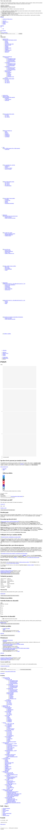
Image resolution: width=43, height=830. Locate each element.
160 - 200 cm (7, 82)
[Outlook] (23, 487)
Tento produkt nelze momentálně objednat (7, 497)
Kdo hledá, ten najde (4, 33)
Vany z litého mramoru (16, 148)
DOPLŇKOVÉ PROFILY (18, 317)
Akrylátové (7, 98)
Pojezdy (6, 301)
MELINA (6, 764)
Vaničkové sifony (8, 235)
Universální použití (8, 269)
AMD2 (4, 629)
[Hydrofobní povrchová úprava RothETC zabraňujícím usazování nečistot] (13, 553)
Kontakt (4, 22)
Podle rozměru (11, 78)
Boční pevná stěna (8, 70)
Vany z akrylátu (8, 725)
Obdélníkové (7, 66)
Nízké (6, 131)
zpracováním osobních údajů (10, 671)
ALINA (6, 759)
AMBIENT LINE (8, 768)
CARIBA (6, 765)
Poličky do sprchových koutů (10, 218)
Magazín (4, 814)
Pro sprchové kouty (14, 216)
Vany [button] (4, 147)
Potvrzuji (2, 17)
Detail (19, 631)
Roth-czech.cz (2, 824)
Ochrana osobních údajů (7, 813)
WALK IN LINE (8, 763)
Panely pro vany (8, 250)
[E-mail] (23, 489)
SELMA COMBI (30, 564)
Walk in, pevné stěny (8, 288)
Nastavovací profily (8, 318)
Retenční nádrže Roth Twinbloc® (13, 794)
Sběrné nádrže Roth (10, 796)
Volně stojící (7, 149)
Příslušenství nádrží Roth (11, 792)
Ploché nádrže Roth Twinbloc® (12, 791)
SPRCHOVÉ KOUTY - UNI (19, 300)
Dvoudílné (7, 199)
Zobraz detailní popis (4, 466)
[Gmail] (23, 483)
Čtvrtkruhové (7, 62)
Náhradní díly (2, 593)
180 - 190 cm (7, 184)
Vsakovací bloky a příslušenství (12, 795)
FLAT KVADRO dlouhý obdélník (13, 563)
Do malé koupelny (8, 185)
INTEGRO (5, 641)
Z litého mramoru (8, 99)
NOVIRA (7, 761)
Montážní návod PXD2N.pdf (5, 571)
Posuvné (8, 73)
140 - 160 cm (9, 714)
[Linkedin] (23, 478)
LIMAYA (6, 767)
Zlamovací (9, 75)
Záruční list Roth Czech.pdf (5, 572)
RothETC (22, 463)
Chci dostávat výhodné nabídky (26, 669)
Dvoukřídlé (9, 74)
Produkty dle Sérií (6, 758)
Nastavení (2, 5)
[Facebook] (23, 476)
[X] (23, 480)
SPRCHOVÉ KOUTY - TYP (19, 283)
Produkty (2, 673)
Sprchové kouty (6, 677)
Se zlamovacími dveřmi (11, 61)
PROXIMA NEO (8, 766)
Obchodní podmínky (6, 808)
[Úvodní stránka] (3, 32)
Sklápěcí (6, 201)
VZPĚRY (9, 333)
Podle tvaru (10, 56)
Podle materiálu (12, 97)
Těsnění (6, 302)
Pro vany (8, 249)
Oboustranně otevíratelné (9, 203)
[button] (1, 26)
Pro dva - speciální (10, 729)
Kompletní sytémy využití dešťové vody (14, 793)
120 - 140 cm (7, 182)
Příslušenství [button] (5, 215)
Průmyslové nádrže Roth (11, 801)
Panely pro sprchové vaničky (10, 233)
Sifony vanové (7, 252)
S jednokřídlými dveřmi (11, 58)
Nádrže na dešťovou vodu (7, 789)
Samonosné (7, 100)
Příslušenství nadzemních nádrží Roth (13, 802)
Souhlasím (7, 5)
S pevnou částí (7, 200)
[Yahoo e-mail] (23, 485)
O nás (4, 812)
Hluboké (6, 132)
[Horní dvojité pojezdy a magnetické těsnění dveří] (9, 521)
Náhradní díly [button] (5, 282)
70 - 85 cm (7, 79)
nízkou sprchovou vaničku (24, 562)
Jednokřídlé (9, 72)
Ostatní (6, 270)
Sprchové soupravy (8, 217)
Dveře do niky (7, 71)
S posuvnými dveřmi (11, 60)
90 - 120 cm (9, 713)
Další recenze (3, 622)
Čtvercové (7, 57)
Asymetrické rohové (10, 728)
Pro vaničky (10, 232)
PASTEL (6, 760)
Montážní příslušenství (9, 234)
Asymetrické (7, 136)
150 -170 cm (7, 183)
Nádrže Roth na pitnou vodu (12, 799)
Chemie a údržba (13, 266)
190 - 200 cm (9, 734)
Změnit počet (2, 496)
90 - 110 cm (7, 80)
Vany (4, 722)
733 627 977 (2, 504)
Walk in (6, 77)
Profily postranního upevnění (10, 319)
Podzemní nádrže (8, 790)
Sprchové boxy (5, 95)
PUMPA (6, 803)
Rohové (8, 727)
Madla (6, 303)
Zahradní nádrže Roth (11, 798)
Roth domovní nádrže (11, 800)
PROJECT (7, 770)
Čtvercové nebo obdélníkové (10, 284)
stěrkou (15, 557)
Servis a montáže (6, 810)
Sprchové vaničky (6, 706)
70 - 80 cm (9, 712)
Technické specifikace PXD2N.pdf (6, 570)
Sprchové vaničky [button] (6, 96)
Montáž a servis (5, 21)
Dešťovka (4, 20)
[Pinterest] (23, 482)
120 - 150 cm (7, 81)
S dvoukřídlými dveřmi (11, 59)
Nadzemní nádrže (8, 797)
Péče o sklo (7, 267)
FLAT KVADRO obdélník (7, 645)
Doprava (4, 811)
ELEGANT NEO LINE (9, 762)
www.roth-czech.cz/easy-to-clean (33, 557)
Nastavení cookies (6, 815)
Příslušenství (5, 771)
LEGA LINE (7, 769)
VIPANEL (5, 350)
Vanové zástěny (12, 198)
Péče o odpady (7, 268)
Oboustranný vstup (10, 76)
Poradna (4, 23)
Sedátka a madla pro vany (9, 253)
